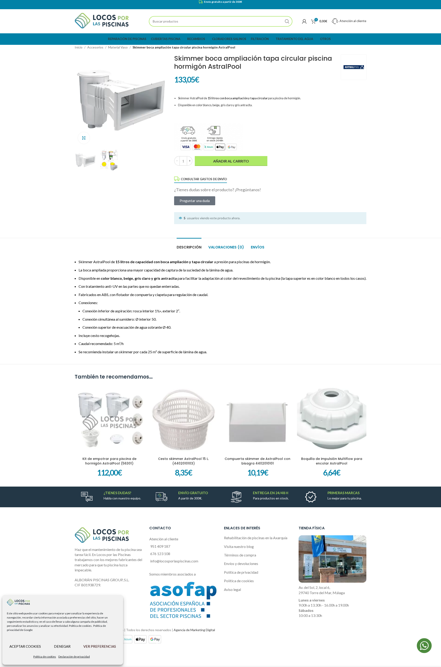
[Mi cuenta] (304, 21)
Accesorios (95, 47)
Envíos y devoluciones (241, 563)
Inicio (78, 47)
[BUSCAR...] (287, 21)
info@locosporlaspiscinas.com (174, 561)
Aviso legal (232, 589)
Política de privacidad (241, 572)
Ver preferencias (99, 646)
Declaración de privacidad (74, 656)
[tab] (189, 245)
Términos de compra (240, 555)
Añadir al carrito (231, 161)
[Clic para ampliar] (84, 138)
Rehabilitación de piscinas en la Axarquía (255, 538)
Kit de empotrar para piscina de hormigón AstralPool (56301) (109, 461)
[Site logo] (102, 21)
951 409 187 (160, 546)
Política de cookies (44, 656)
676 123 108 (160, 553)
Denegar (62, 646)
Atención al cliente (352, 21)
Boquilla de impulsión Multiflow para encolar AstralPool (331, 461)
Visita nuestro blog (239, 546)
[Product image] (332, 420)
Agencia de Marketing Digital (194, 630)
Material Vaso (118, 47)
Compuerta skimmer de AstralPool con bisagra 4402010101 (257, 461)
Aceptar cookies (25, 646)
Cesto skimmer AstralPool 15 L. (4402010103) (183, 461)
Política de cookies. (80, 625)
